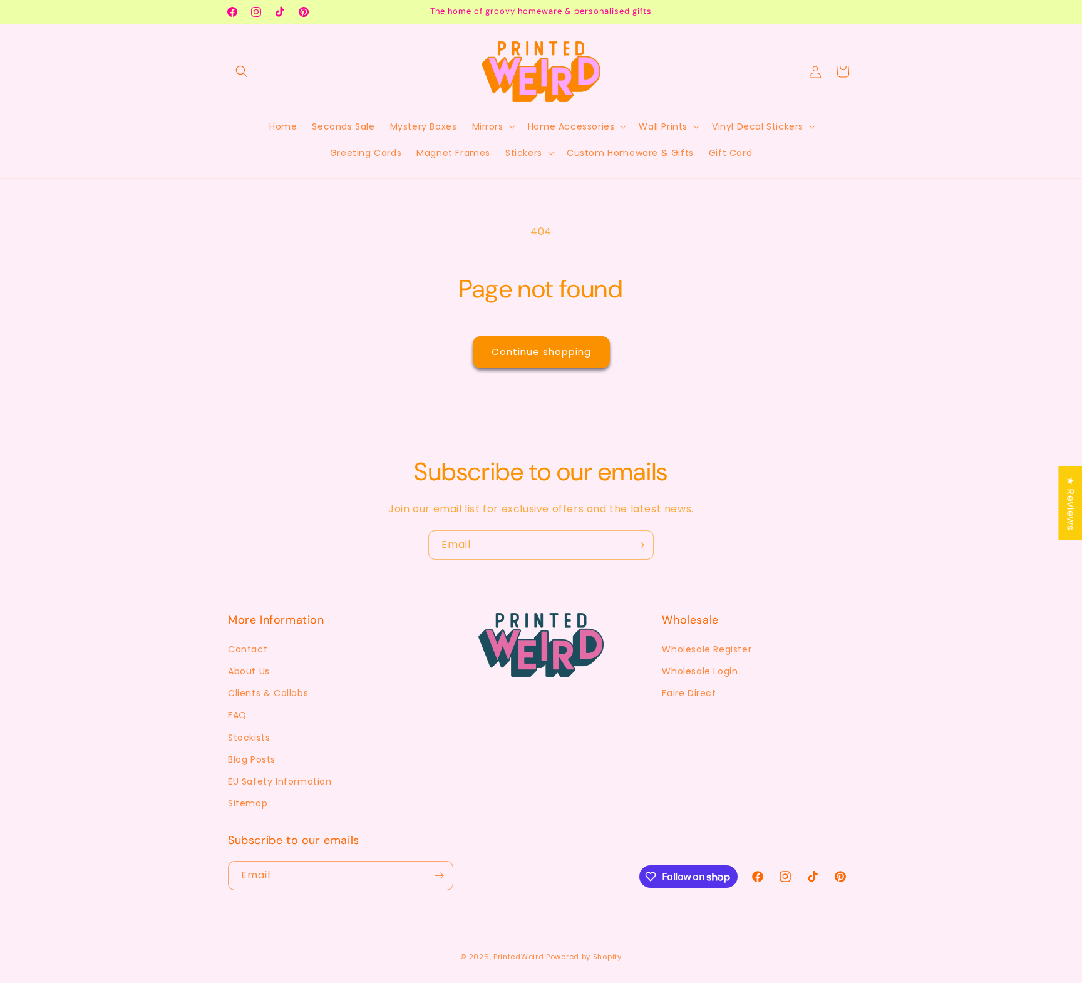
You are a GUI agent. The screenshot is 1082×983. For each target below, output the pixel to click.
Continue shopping (541, 351)
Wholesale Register (706, 649)
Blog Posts (252, 759)
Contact (247, 649)
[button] (241, 71)
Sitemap (247, 803)
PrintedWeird (518, 957)
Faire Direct (689, 693)
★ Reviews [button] (1070, 503)
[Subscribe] (639, 545)
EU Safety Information (280, 781)
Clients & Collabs (268, 693)
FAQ (237, 715)
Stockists (249, 737)
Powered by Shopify (584, 957)
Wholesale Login (700, 671)
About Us (249, 671)
